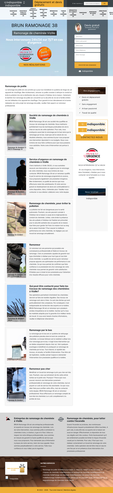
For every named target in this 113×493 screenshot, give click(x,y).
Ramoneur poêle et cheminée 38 (23, 13)
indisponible (14, 2)
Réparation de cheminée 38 (53, 13)
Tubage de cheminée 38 (63, 13)
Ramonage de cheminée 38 (13, 13)
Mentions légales (70, 490)
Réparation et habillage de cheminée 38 (43, 13)
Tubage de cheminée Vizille (64, 475)
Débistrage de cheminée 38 (103, 13)
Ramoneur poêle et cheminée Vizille (74, 470)
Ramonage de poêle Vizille (52, 470)
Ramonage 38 (83, 13)
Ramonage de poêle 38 (92, 13)
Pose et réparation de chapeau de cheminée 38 (33, 13)
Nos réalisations (34, 65)
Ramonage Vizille (53, 478)
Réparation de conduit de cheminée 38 (73, 13)
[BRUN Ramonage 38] (19, 468)
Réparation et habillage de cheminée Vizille (78, 472)
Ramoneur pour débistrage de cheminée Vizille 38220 (78, 478)
